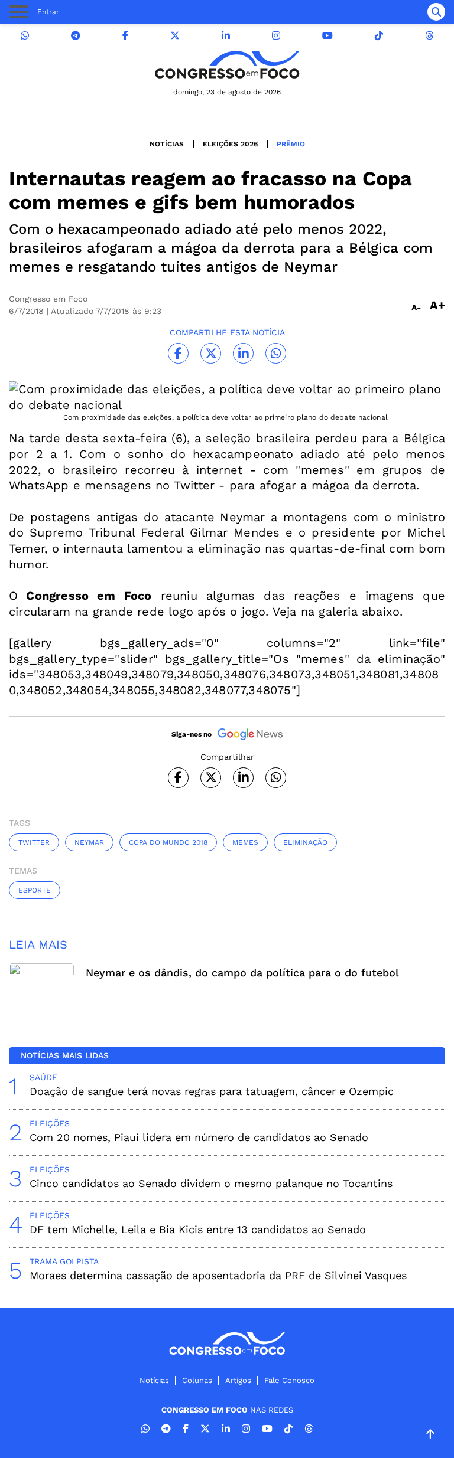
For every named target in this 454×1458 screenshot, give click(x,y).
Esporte (34, 890)
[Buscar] (436, 12)
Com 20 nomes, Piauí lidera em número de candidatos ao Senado (199, 1137)
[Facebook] (125, 35)
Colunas (197, 1380)
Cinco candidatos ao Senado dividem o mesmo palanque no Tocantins (211, 1183)
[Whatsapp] (25, 35)
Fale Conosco (289, 1380)
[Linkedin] (226, 35)
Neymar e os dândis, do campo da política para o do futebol (242, 972)
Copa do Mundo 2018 (168, 842)
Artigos (238, 1380)
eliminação (305, 842)
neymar (89, 842)
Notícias (167, 144)
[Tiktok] (379, 35)
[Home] (227, 64)
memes (245, 842)
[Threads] (429, 35)
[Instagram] (276, 35)
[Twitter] (175, 35)
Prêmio (291, 144)
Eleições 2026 (230, 144)
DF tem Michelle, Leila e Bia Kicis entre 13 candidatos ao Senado (198, 1229)
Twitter (34, 842)
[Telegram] (75, 35)
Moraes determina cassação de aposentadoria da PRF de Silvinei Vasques (218, 1275)
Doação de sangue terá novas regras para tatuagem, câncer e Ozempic (212, 1091)
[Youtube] (327, 35)
